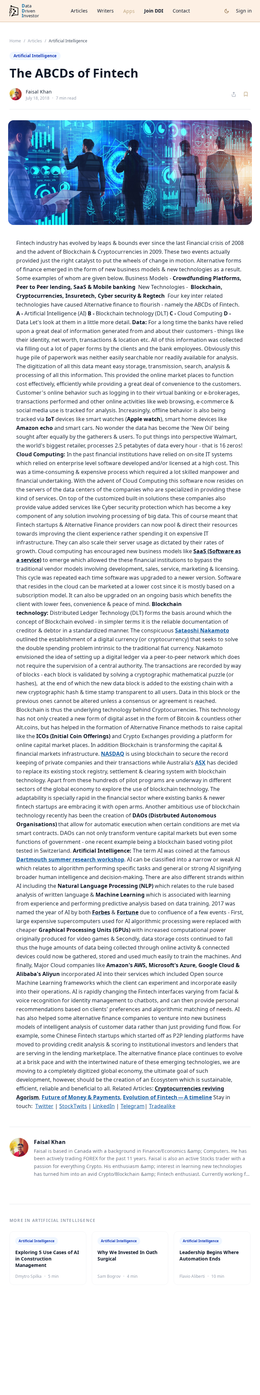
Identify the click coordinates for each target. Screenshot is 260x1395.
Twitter (44, 1106)
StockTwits (73, 1106)
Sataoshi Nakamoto (202, 630)
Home (15, 41)
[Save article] (246, 94)
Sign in (244, 10)
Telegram (133, 1106)
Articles (79, 10)
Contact (181, 10)
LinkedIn (104, 1106)
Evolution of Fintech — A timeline (167, 1097)
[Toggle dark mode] (226, 11)
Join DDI (153, 10)
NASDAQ (112, 753)
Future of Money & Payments (81, 1097)
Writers (105, 10)
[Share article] (233, 94)
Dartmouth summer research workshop (70, 859)
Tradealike (162, 1106)
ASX (200, 762)
